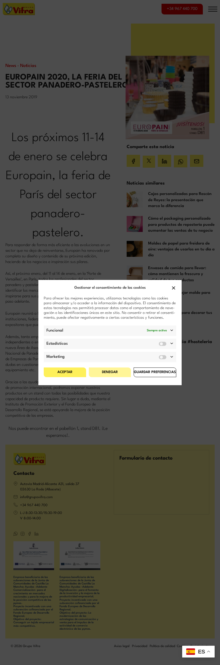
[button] (173, 288)
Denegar (110, 372)
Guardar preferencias (155, 372)
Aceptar (64, 372)
